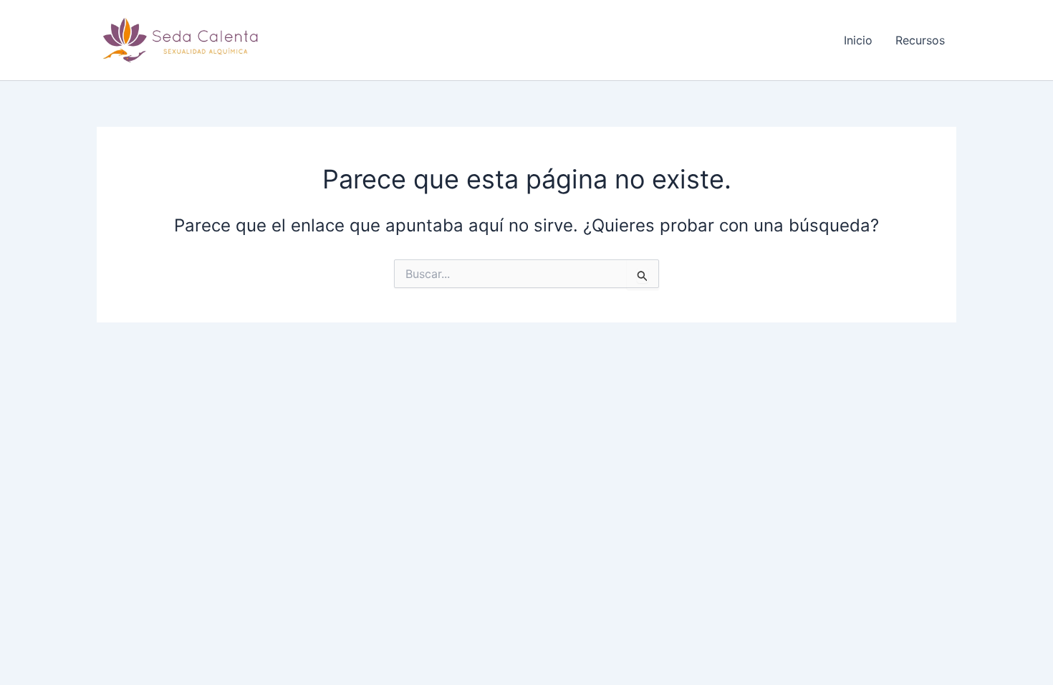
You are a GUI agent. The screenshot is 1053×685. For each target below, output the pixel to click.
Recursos (920, 40)
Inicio (858, 40)
